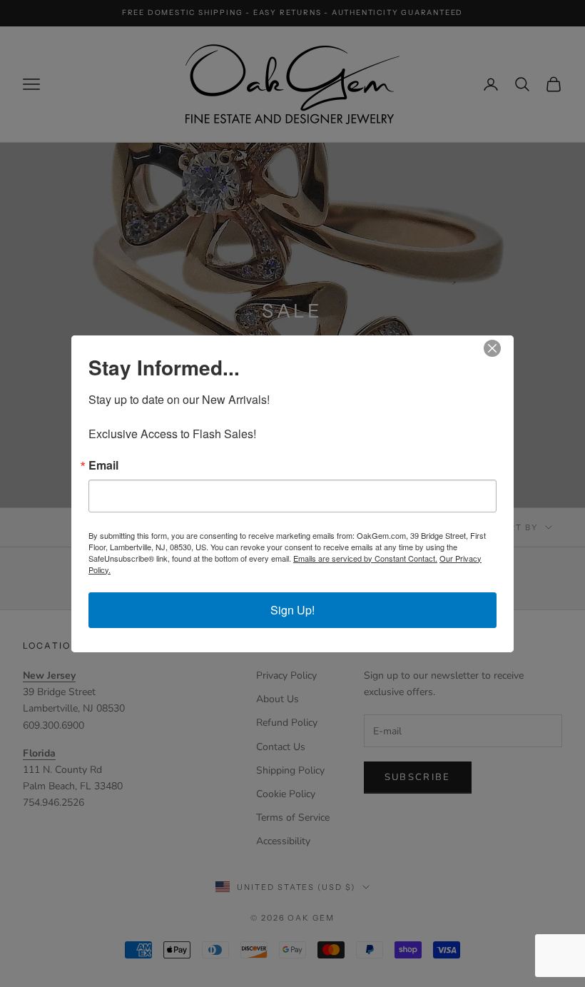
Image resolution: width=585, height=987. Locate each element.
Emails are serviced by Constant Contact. (365, 558)
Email (103, 465)
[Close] (500, 348)
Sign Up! (292, 610)
